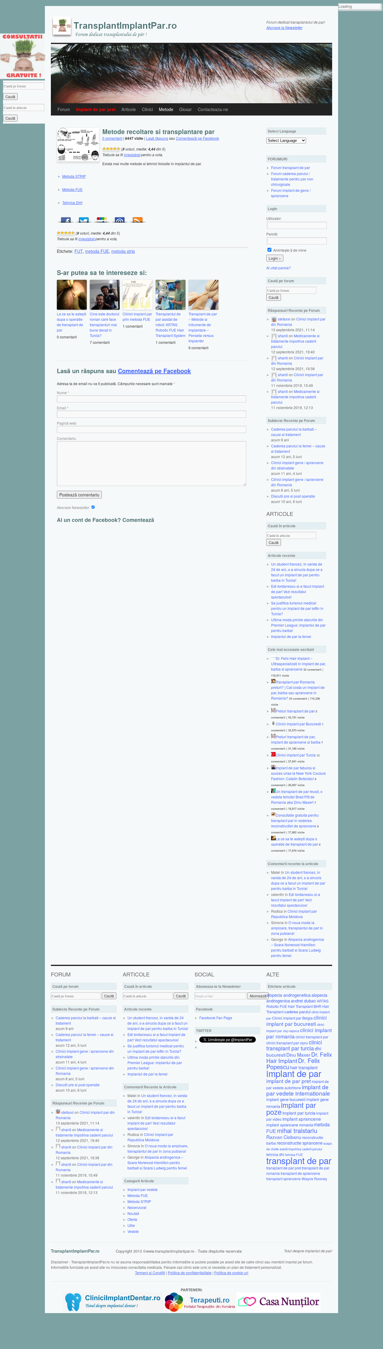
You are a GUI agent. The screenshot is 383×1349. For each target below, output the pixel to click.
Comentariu (66, 438)
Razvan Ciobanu (283, 1137)
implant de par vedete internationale (298, 1090)
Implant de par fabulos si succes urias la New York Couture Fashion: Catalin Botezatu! (298, 773)
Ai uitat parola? (278, 267)
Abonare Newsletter (73, 507)
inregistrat (132, 154)
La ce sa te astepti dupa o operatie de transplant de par (71, 321)
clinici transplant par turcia (294, 1045)
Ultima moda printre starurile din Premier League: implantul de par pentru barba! (298, 625)
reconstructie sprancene (300, 1143)
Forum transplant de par (290, 167)
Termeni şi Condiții (150, 1272)
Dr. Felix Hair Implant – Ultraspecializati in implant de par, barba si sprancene (298, 664)
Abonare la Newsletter (284, 27)
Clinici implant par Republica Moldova (294, 914)
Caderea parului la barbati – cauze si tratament (294, 431)
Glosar (185, 109)
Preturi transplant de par (295, 710)
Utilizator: (274, 218)
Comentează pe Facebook (197, 138)
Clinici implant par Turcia (296, 754)
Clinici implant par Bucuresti (298, 723)
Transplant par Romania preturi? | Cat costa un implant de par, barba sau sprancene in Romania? (298, 690)
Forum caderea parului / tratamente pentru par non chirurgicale (292, 179)
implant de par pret (288, 1080)
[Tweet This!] (84, 218)
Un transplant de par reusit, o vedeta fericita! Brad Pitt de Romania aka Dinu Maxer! (297, 797)
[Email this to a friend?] (120, 218)
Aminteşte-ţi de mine (289, 250)
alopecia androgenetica (288, 995)
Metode (166, 109)
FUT (79, 251)
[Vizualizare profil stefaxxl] (274, 318)
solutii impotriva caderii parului (301, 1149)
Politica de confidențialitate (190, 1272)
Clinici (147, 109)
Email (61, 407)
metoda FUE (97, 251)
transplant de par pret (283, 1167)
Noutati (133, 1213)
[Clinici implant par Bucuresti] (273, 723)
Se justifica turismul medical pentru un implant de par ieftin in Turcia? (297, 608)
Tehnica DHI (72, 202)
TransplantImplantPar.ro (75, 1251)
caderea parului (297, 1011)
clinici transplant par (312, 1036)
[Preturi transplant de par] (273, 710)
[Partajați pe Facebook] (66, 218)
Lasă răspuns (157, 138)
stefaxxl (284, 318)
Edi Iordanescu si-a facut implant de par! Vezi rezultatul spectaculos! (297, 591)
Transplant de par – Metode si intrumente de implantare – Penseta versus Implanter (203, 327)
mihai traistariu (297, 1130)
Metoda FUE (72, 189)
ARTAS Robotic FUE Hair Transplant (297, 1003)
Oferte (132, 1219)
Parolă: (272, 233)
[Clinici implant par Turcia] (273, 754)
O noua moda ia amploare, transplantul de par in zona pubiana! (297, 928)
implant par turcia (298, 1113)
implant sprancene (301, 1118)
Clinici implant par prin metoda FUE (137, 316)
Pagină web (66, 423)
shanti (283, 335)
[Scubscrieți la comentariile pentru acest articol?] (138, 218)
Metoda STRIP (74, 176)
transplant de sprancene (300, 1173)
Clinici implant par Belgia (292, 1017)
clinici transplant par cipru (287, 1042)
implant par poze (291, 1108)
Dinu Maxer (298, 1054)
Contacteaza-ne (213, 109)
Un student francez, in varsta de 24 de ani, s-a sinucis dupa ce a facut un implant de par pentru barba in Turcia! (297, 572)
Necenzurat (136, 1207)
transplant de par (299, 1160)
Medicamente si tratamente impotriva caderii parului (295, 341)
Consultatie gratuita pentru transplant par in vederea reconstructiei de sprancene (295, 820)
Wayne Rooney (314, 1178)
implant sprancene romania (289, 1125)
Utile (131, 1225)
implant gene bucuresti (286, 1099)
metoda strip (123, 251)
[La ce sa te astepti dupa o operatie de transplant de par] (273, 838)
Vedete (133, 1231)
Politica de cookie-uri (231, 1272)
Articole (128, 109)
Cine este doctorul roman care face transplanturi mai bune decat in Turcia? (104, 324)
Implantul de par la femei (291, 636)
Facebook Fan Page (215, 1017)
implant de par (293, 1073)
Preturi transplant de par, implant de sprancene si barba (295, 739)
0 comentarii (112, 138)
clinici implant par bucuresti (296, 1020)
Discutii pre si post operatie (293, 496)
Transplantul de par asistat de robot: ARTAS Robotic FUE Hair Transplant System (171, 324)
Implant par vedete (142, 1189)
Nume (62, 392)
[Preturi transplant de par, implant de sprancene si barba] (273, 736)
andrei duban (303, 1000)
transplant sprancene (283, 1178)
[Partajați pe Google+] (102, 218)
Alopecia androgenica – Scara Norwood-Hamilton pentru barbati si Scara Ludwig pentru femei (297, 947)
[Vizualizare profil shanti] (274, 335)
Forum (63, 109)
